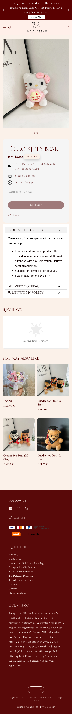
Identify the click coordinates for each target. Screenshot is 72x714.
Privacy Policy (47, 706)
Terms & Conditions (27, 706)
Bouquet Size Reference (22, 567)
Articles (13, 584)
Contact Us (15, 558)
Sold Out (36, 205)
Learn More (37, 17)
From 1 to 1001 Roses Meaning (26, 563)
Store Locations (18, 592)
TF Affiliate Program (21, 580)
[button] (4, 27)
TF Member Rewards (21, 571)
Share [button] (16, 215)
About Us (14, 554)
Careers (13, 588)
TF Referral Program (21, 575)
